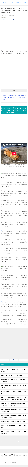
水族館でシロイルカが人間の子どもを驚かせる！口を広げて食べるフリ (13, 404)
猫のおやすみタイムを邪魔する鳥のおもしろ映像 (13, 392)
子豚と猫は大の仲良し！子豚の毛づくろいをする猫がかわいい (13, 386)
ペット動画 (3, 17)
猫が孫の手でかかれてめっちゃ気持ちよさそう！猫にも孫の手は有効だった (21, 441)
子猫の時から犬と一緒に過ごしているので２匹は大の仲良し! (13, 380)
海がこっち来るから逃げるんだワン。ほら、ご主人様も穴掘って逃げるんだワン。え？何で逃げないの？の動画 (14, 97)
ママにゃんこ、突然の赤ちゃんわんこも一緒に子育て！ (13, 426)
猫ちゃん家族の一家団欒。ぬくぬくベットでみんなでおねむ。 (13, 432)
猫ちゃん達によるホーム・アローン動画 (12, 375)
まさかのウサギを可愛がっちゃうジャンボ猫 (13, 421)
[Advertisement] (14, 36)
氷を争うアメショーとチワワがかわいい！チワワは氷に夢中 (7, 441)
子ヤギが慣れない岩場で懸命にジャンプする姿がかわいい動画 (13, 410)
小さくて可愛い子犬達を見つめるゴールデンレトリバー (13, 370)
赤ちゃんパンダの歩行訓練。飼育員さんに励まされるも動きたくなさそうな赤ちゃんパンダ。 (13, 398)
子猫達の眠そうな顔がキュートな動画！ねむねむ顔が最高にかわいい (13, 416)
